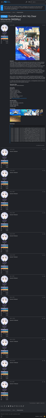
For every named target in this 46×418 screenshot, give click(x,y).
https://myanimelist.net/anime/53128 (19, 98)
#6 (44, 233)
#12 (44, 360)
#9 (44, 297)
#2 (44, 149)
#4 (44, 191)
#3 (44, 170)
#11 (44, 339)
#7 (44, 255)
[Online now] (4, 31)
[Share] (43, 25)
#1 (44, 25)
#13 (44, 381)
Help (41, 416)
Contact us (37, 416)
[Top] (43, 416)
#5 (44, 212)
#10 (44, 318)
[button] (2, 2)
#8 (44, 276)
